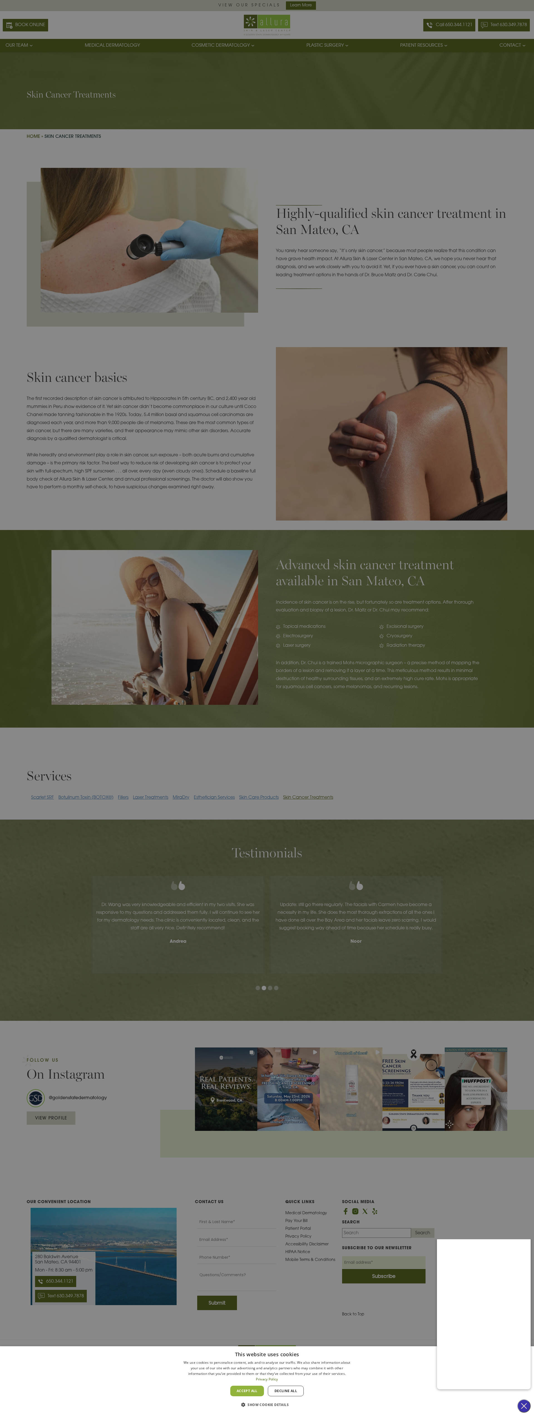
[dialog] (267, 1381)
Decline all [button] (286, 1390)
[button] (267, 1404)
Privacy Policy (267, 1379)
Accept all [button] (247, 1390)
